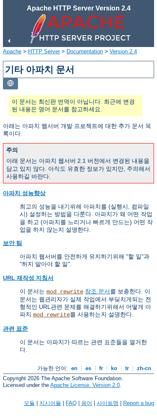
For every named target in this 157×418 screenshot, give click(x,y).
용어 (86, 403)
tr (127, 368)
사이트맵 (107, 403)
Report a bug (138, 403)
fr (101, 368)
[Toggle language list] (10, 83)
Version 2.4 (123, 51)
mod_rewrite (64, 291)
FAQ (71, 403)
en (74, 368)
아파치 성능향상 (24, 193)
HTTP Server (44, 51)
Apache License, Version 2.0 (85, 385)
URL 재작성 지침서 (28, 277)
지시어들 (50, 403)
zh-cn (144, 368)
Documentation (85, 51)
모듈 (29, 403)
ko (114, 368)
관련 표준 (15, 328)
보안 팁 (12, 243)
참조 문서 (97, 291)
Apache (12, 51)
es (88, 368)
